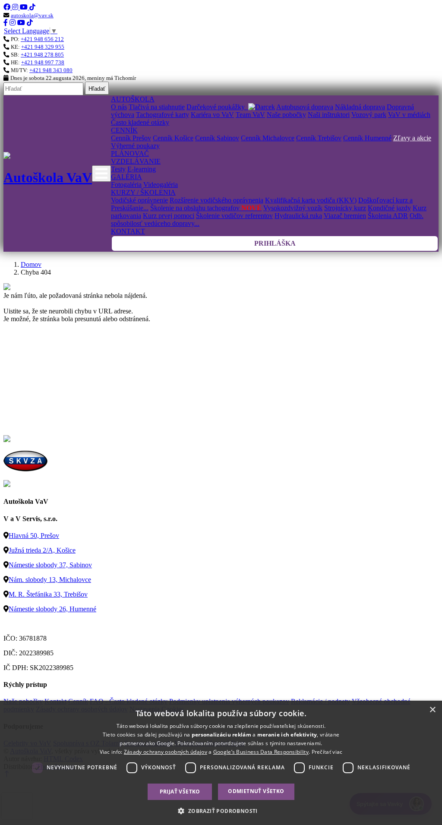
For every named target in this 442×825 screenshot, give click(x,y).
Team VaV (250, 114)
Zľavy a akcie (412, 138)
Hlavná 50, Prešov (34, 535)
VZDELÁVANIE (136, 161)
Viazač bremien (345, 215)
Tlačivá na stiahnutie (157, 107)
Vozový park (368, 114)
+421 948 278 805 (42, 54)
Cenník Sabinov (217, 138)
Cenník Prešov (131, 138)
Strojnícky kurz (345, 208)
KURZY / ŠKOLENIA (143, 192)
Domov (31, 264)
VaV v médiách (409, 114)
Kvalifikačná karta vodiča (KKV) (311, 200)
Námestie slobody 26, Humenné (52, 609)
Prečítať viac (327, 751)
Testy (118, 169)
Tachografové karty (162, 114)
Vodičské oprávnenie (139, 200)
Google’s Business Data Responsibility (261, 751)
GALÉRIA (126, 176)
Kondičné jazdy (389, 208)
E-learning (141, 169)
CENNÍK (124, 130)
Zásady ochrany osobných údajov (165, 751)
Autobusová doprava (304, 107)
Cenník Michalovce (267, 138)
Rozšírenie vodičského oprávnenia (216, 200)
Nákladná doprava (360, 107)
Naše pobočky (286, 114)
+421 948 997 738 (42, 62)
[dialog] (221, 763)
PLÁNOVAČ (130, 153)
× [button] (432, 710)
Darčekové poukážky (217, 107)
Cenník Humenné (367, 138)
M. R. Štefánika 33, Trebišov (48, 594)
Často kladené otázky (140, 122)
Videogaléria (160, 184)
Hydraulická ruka (298, 215)
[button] (220, 810)
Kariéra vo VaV (212, 114)
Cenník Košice (173, 138)
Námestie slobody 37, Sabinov (50, 565)
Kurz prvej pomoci (168, 215)
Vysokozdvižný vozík (292, 208)
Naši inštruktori (329, 114)
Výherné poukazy (135, 145)
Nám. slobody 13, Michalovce (50, 579)
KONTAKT (128, 231)
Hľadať (96, 88)
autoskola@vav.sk (32, 15)
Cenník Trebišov (318, 138)
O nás (119, 107)
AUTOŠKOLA (133, 99)
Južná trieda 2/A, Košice (42, 550)
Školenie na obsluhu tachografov (206, 208)
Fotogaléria (126, 184)
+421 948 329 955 (42, 47)
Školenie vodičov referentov (234, 215)
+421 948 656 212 (42, 39)
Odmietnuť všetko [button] (256, 791)
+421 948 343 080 (51, 70)
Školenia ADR (388, 215)
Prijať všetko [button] (180, 791)
